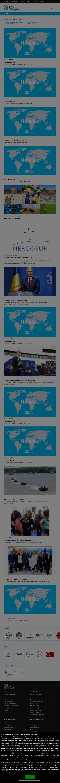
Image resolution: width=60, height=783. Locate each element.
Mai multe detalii (44, 742)
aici (13, 752)
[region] (30, 757)
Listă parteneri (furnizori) (8, 773)
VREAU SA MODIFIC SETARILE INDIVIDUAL (29, 780)
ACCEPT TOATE (30, 777)
